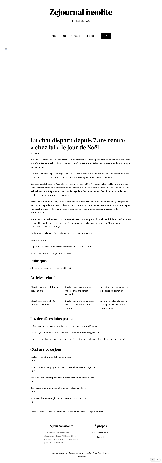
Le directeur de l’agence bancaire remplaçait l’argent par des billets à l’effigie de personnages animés (78, 339)
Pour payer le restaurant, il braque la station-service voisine (58, 398)
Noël (70, 268)
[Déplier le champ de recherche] (106, 36)
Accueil (33, 411)
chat (58, 268)
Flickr (69, 253)
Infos (41, 411)
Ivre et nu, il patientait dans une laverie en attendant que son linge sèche (64, 332)
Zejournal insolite (81, 11)
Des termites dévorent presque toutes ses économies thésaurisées (62, 377)
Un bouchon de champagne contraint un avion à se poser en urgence (62, 367)
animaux (44, 268)
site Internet (99, 173)
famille (64, 268)
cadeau (52, 268)
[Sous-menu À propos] (95, 36)
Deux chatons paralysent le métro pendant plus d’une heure (58, 387)
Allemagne (35, 268)
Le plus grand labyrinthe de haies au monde (50, 356)
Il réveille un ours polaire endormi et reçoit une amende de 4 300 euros (63, 326)
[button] (155, 460)
